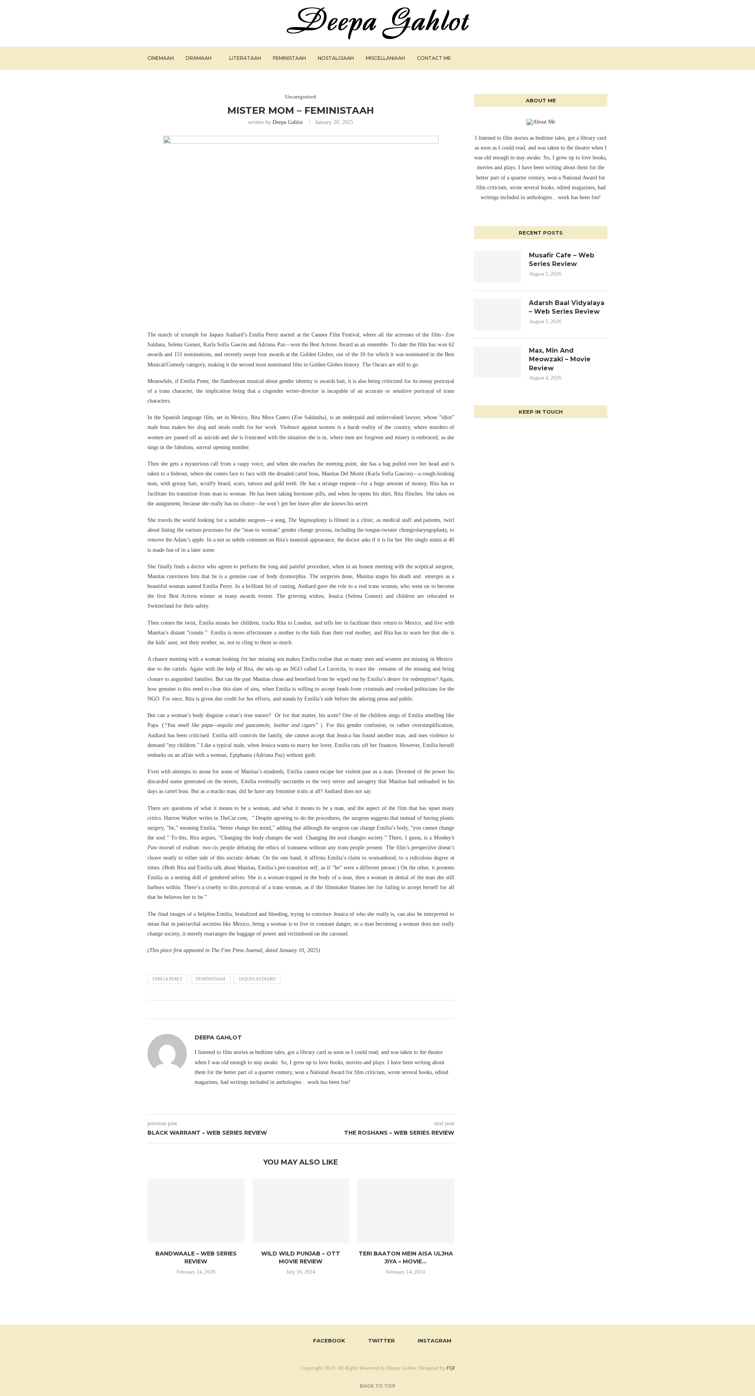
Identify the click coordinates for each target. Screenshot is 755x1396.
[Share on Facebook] (288, 1009)
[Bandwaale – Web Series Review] (196, 1211)
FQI (450, 1368)
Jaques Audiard (257, 978)
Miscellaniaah (385, 58)
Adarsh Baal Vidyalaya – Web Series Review (566, 307)
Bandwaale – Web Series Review (196, 1257)
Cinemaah (160, 58)
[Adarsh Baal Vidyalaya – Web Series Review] (497, 314)
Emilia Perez (167, 978)
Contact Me (434, 58)
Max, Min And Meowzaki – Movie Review (560, 359)
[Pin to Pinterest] (303, 1009)
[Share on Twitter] (295, 1009)
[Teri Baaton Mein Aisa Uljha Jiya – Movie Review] (405, 1211)
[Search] (604, 58)
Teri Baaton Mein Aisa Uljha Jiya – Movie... (406, 1257)
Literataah (245, 58)
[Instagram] (592, 58)
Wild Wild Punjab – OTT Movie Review (300, 1257)
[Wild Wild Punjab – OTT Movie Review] (301, 1211)
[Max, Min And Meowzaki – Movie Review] (497, 362)
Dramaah (199, 58)
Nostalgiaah (336, 58)
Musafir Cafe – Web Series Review (561, 259)
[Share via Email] (310, 1009)
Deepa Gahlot (288, 122)
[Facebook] (576, 58)
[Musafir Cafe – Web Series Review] (497, 267)
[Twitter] (584, 58)
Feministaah (289, 58)
